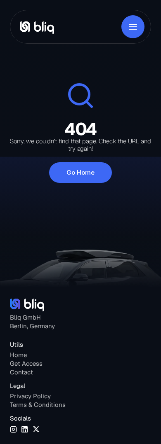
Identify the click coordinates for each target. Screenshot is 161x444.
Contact (21, 372)
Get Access (26, 363)
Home (18, 355)
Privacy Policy (30, 396)
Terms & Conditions (38, 405)
